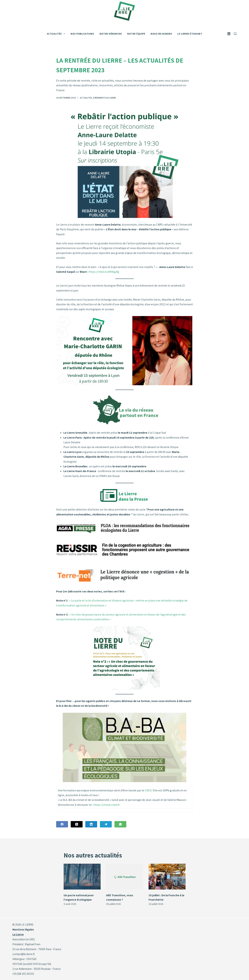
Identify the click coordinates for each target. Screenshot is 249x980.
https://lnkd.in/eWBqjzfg (104, 272)
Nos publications (82, 33)
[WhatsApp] (120, 824)
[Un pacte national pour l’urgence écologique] (82, 877)
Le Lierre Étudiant (189, 33)
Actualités (86, 97)
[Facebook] (62, 824)
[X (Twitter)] (77, 824)
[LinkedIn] (228, 33)
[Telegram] (106, 824)
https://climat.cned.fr (106, 805)
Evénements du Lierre (104, 97)
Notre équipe (136, 33)
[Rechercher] (235, 33)
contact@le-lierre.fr (23, 954)
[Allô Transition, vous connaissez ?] (124, 877)
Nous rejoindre (161, 33)
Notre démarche (111, 33)
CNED (148, 790)
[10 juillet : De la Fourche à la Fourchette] (167, 877)
